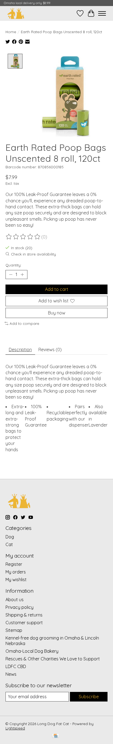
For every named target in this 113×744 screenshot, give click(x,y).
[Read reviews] (23, 237)
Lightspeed (15, 728)
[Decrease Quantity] (10, 274)
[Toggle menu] (102, 13)
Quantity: (13, 265)
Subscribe (89, 696)
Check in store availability (33, 254)
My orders (15, 572)
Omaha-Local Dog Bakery (31, 651)
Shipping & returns (24, 615)
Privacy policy (19, 607)
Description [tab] (20, 349)
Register (13, 564)
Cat (9, 544)
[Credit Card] (55, 736)
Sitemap (13, 630)
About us (14, 599)
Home (10, 32)
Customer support (24, 622)
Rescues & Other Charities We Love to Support (52, 658)
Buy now (56, 313)
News (10, 674)
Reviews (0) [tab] (50, 349)
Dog (9, 536)
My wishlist (16, 579)
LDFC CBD (15, 666)
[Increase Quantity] (22, 274)
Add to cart (56, 289)
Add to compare (24, 323)
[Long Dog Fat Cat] (15, 13)
